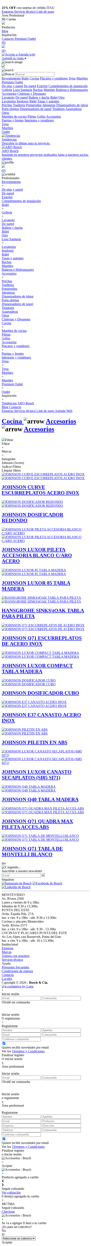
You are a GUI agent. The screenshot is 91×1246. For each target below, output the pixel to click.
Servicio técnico (25, 11)
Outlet (6, 132)
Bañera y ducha (39, 97)
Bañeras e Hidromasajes (72, 90)
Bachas (38, 90)
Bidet (54, 97)
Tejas (72, 78)
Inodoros (23, 101)
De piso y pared (12, 86)
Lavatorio (8, 97)
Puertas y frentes (13, 120)
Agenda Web (63, 411)
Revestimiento (11, 78)
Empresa (8, 11)
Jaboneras (48, 105)
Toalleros (19, 105)
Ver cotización (11, 1192)
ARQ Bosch (25, 403)
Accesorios (9, 93)
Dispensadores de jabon (72, 105)
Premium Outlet (25, 39)
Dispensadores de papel (35, 109)
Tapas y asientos (48, 101)
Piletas (32, 116)
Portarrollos (33, 105)
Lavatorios (9, 101)
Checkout (8, 1211)
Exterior (42, 86)
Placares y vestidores (54, 78)
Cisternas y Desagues (31, 93)
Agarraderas (73, 109)
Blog (5, 31)
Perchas (7, 105)
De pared (30, 86)
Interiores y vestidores (39, 120)
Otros (5, 113)
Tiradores (58, 109)
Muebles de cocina (14, 116)
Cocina (34, 78)
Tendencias (9, 403)
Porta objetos (10, 109)
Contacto (8, 39)
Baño (25, 78)
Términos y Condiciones (28, 1051)
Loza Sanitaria (22, 90)
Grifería (7, 90)
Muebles (82, 78)
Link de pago (45, 11)
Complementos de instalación (68, 86)
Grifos (41, 116)
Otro (61, 97)
